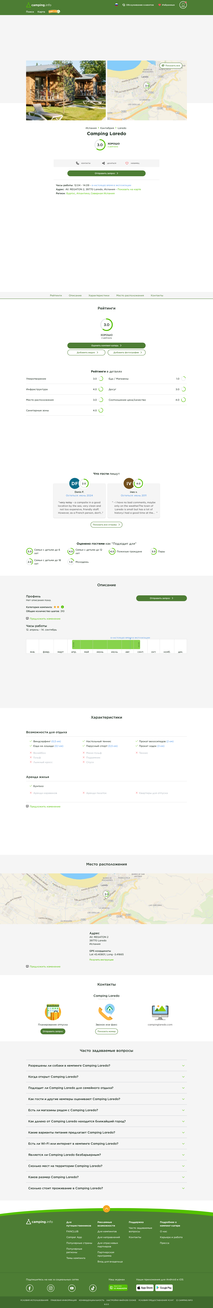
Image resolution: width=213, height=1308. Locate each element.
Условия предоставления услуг (156, 1300)
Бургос (70, 193)
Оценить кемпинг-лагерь (104, 345)
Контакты (135, 1237)
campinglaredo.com (160, 1024)
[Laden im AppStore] (145, 1288)
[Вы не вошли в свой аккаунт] (183, 5)
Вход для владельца (110, 1261)
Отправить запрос (105, 173)
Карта (41, 11)
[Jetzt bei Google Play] (164, 1288)
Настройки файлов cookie (121, 1300)
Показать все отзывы (105, 524)
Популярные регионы (74, 1250)
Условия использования (34, 1300)
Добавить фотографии (126, 352)
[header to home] (38, 4)
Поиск (30, 11)
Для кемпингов (107, 1231)
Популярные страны (79, 1242)
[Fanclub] (54, 11)
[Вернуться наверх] (106, 1208)
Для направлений (109, 1237)
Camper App (74, 1237)
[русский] (116, 4)
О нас (163, 1231)
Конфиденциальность (91, 1300)
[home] (39, 1221)
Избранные (168, 5)
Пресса (164, 1242)
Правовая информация (64, 1300)
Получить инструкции (101, 959)
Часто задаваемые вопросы (140, 1229)
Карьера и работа (171, 1237)
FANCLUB (72, 1231)
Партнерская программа (106, 1254)
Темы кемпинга (75, 1257)
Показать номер (107, 1031)
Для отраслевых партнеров (108, 1244)
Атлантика (83, 193)
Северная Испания (103, 193)
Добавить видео (86, 352)
